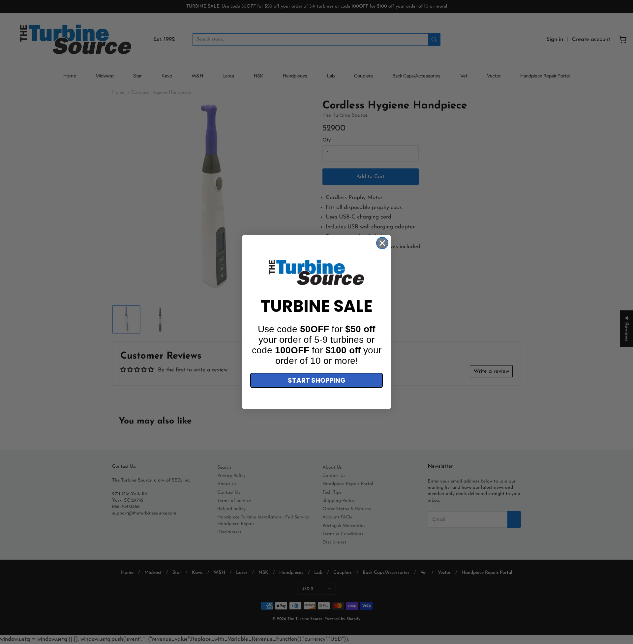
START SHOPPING (317, 380)
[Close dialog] (382, 243)
